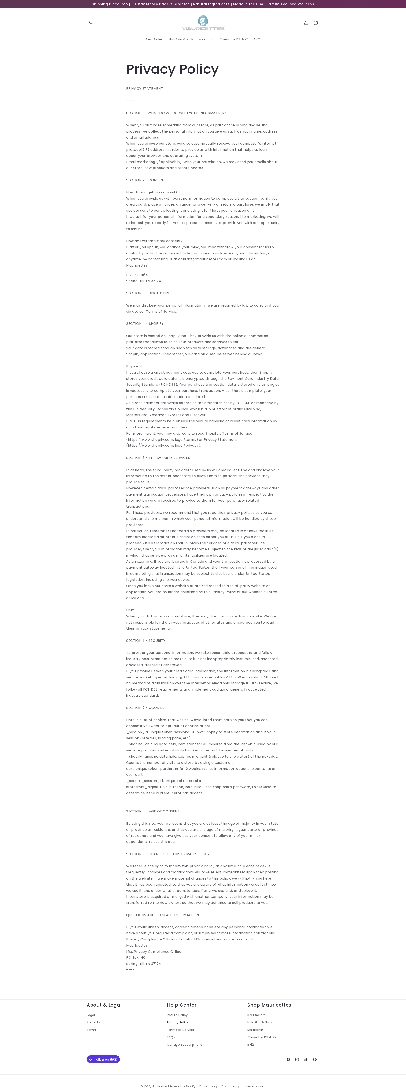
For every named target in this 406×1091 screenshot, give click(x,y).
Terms (92, 1030)
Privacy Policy (178, 1022)
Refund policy (208, 1086)
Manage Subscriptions (184, 1045)
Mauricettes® (160, 1086)
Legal (91, 1015)
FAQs (171, 1037)
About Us (94, 1022)
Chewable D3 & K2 (261, 1037)
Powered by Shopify (182, 1086)
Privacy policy (230, 1086)
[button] (91, 22)
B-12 (250, 1045)
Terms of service (254, 1086)
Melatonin (255, 1030)
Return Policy (177, 1015)
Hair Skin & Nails (259, 1022)
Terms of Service (180, 1030)
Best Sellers (256, 1015)
